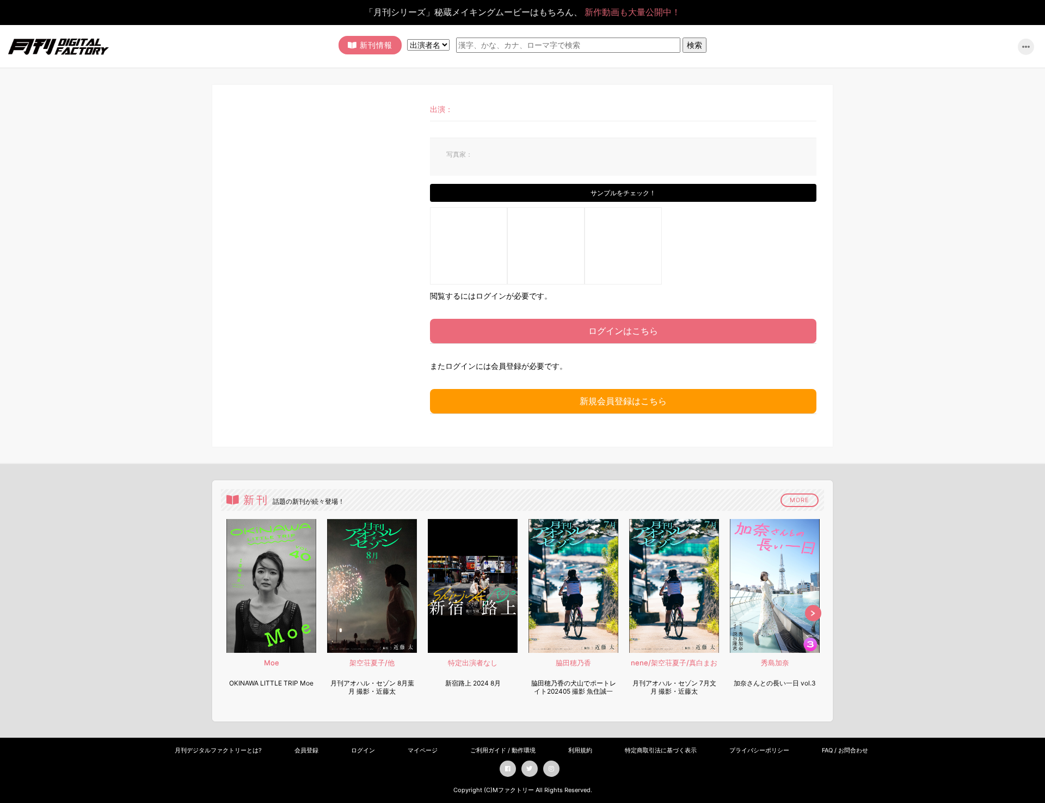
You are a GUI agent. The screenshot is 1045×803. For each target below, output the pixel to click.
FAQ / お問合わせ (845, 750)
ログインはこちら (623, 330)
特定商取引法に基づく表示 (661, 750)
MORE (799, 500)
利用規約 (580, 750)
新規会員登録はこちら (623, 401)
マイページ (423, 750)
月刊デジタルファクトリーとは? (218, 750)
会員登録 (306, 750)
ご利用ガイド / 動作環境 (503, 750)
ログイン (363, 750)
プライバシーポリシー (759, 750)
